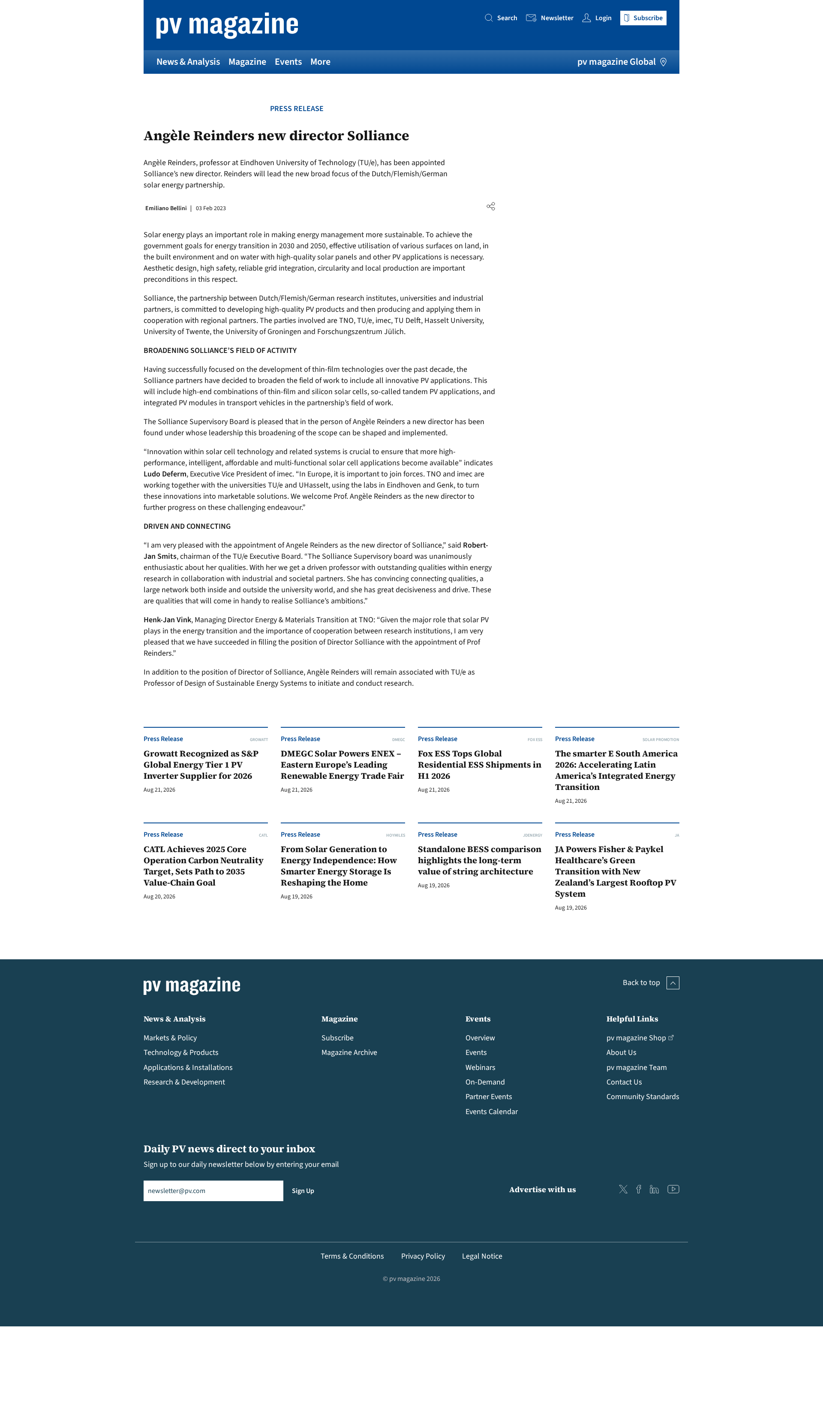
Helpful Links (632, 1018)
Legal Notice (482, 1256)
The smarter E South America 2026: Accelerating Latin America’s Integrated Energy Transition (616, 770)
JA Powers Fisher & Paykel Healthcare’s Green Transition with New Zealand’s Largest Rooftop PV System (615, 872)
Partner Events (489, 1096)
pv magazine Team (637, 1067)
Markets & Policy (170, 1038)
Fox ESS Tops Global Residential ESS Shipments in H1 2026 (479, 765)
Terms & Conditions (352, 1256)
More (320, 62)
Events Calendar (492, 1111)
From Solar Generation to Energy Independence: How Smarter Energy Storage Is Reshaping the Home (339, 866)
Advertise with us (542, 1189)
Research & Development (184, 1082)
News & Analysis (188, 62)
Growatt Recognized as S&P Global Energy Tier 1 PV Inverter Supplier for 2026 (201, 765)
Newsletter (557, 18)
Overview (480, 1038)
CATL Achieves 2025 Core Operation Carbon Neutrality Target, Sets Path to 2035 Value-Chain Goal (204, 866)
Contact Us (624, 1082)
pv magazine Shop (636, 1038)
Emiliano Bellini (166, 208)
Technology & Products (181, 1052)
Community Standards (643, 1096)
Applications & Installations (188, 1067)
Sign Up (303, 1191)
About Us (622, 1052)
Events (288, 62)
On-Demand (485, 1082)
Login (603, 18)
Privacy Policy (423, 1256)
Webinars (481, 1067)
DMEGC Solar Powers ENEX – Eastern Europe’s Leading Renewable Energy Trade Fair (342, 765)
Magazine (247, 62)
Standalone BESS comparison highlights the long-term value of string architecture (479, 860)
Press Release (297, 108)
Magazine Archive (349, 1052)
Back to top (641, 982)
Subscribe (337, 1038)
